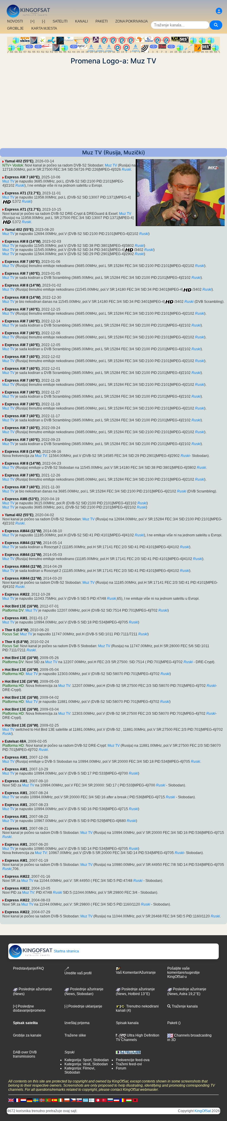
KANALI (81, 21)
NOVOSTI (15, 21)
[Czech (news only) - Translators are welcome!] (73, 1100)
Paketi (172, 1023)
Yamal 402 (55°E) (19, 161)
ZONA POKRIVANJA (131, 21)
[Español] (54, 1100)
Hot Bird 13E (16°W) (21, 606)
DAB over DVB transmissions (25, 1054)
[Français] (17, 1100)
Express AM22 (17, 594)
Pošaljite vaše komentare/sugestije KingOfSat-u (183, 972)
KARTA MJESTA (44, 28)
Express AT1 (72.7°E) (22, 193)
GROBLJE (15, 28)
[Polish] (66, 1100)
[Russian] (110, 1100)
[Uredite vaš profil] (219, 11)
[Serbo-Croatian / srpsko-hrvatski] (116, 1100)
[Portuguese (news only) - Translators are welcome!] (48, 1100)
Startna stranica (66, 951)
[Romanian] (122, 1100)
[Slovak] (79, 1100)
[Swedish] (35, 1100)
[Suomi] (91, 1100)
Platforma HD (13, 674)
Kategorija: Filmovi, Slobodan (79, 1070)
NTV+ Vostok (12, 165)
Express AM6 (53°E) (22, 499)
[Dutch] (23, 1100)
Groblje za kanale (27, 1035)
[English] (11, 1100)
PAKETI (101, 21)
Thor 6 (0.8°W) (16, 630)
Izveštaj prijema (77, 1023)
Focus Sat (10, 634)
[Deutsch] (29, 1100)
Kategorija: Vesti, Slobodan (86, 1064)
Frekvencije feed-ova (133, 1060)
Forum (121, 1068)
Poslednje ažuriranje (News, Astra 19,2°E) (186, 991)
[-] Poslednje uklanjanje (83, 1006)
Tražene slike (75, 1035)
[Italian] (60, 1100)
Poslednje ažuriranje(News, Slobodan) (83, 991)
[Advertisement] (113, 106)
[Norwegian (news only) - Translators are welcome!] (42, 1100)
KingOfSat (202, 1111)
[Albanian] (135, 1100)
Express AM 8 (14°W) (22, 241)
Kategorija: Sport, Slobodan (86, 1060)
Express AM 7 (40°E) (22, 177)
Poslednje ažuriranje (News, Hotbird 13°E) (135, 991)
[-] (43, 21)
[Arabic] (97, 1100)
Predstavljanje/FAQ (28, 968)
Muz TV (111, 165)
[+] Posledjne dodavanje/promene (29, 1008)
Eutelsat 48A (15, 741)
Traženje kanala (184, 1006)
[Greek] (85, 1100)
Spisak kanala (127, 1023)
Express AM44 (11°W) (23, 531)
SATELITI (60, 21)
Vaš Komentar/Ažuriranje (136, 972)
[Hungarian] (129, 1100)
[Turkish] (104, 1100)
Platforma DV (13, 610)
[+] (32, 21)
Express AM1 (16, 618)
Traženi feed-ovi (129, 1064)
